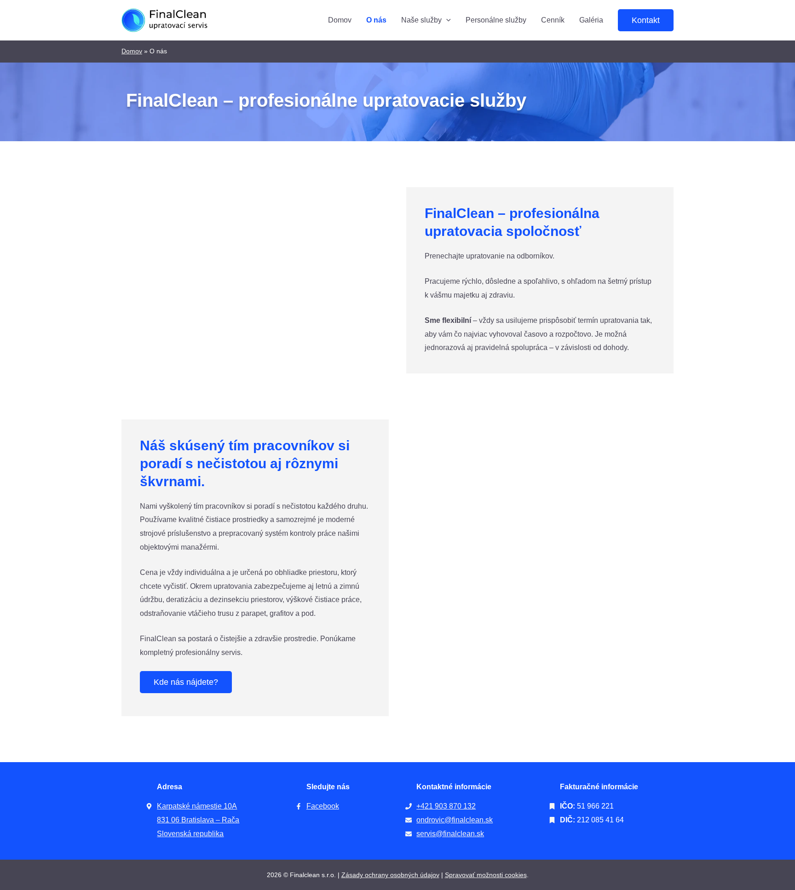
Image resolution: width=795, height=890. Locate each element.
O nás (376, 20)
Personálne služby (496, 20)
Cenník (553, 20)
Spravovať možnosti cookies (486, 875)
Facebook (322, 806)
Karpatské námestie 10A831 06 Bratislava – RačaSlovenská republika (198, 819)
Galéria (591, 20)
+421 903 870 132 (446, 806)
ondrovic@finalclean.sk (454, 820)
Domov (339, 20)
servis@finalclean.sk (450, 834)
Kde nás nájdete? (186, 682)
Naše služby (421, 20)
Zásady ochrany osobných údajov (390, 875)
